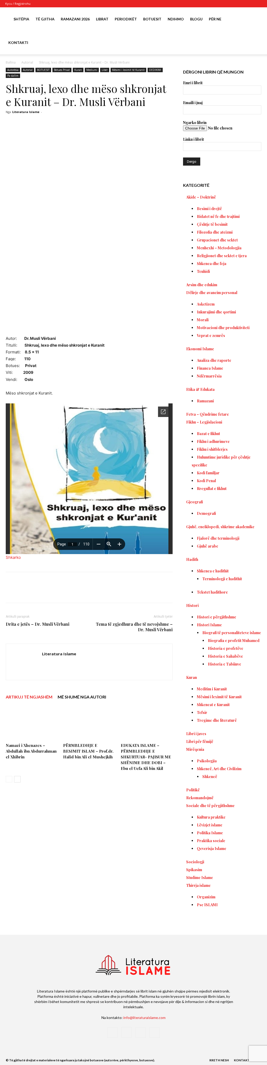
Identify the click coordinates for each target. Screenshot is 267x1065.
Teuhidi (203, 271)
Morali (203, 319)
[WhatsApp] (79, 592)
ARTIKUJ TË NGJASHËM (29, 696)
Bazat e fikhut (208, 433)
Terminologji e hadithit (222, 578)
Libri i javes (196, 733)
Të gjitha (44, 19)
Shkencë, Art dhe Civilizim (219, 768)
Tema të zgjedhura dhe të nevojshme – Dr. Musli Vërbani (134, 626)
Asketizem (206, 304)
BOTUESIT (43, 70)
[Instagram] (241, 3)
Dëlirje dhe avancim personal (211, 292)
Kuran (78, 70)
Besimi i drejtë (209, 208)
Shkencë (209, 776)
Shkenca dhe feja (211, 263)
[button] (255, 19)
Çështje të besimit (212, 224)
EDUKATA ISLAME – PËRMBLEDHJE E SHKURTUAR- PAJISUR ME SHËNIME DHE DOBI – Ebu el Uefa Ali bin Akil (146, 757)
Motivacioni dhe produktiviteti (223, 327)
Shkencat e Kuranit (213, 704)
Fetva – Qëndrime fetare (207, 414)
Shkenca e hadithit (213, 570)
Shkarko (13, 557)
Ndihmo (176, 19)
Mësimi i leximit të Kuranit (128, 70)
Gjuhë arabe (207, 546)
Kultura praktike (211, 817)
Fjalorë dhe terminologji (218, 538)
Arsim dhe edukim (201, 284)
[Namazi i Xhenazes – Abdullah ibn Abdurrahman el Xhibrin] (32, 723)
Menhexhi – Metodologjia (219, 247)
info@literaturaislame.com (144, 1017)
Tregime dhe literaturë (217, 720)
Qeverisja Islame (211, 848)
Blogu (196, 19)
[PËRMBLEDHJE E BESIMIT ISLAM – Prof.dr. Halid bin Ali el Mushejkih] (89, 723)
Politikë (193, 789)
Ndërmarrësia (209, 376)
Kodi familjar (208, 472)
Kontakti (18, 42)
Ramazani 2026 (75, 19)
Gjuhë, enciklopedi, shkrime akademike (220, 526)
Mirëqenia (195, 749)
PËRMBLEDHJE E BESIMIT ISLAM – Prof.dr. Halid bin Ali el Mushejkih (88, 751)
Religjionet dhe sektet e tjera (222, 255)
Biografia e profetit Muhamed (233, 640)
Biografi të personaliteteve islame (231, 632)
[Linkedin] (91, 592)
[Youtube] (258, 3)
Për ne (215, 19)
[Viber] (115, 592)
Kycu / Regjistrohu (18, 3)
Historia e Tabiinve (224, 664)
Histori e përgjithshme (216, 617)
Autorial (27, 62)
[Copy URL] (127, 592)
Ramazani (205, 400)
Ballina (11, 62)
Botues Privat (62, 70)
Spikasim (194, 869)
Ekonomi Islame (200, 348)
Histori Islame (209, 624)
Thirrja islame (198, 885)
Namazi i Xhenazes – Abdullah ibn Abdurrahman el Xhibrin (31, 751)
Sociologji (195, 861)
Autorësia (13, 70)
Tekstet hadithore (212, 592)
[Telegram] (103, 592)
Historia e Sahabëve (225, 656)
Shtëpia (21, 19)
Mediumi (91, 70)
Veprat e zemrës (211, 335)
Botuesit (152, 19)
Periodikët (126, 19)
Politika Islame (210, 832)
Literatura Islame (25, 112)
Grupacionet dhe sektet (217, 240)
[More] (139, 592)
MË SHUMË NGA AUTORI (82, 696)
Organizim (206, 896)
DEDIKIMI (155, 70)
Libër (105, 70)
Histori (192, 605)
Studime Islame (199, 877)
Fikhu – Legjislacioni (204, 422)
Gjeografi (194, 501)
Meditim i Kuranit (212, 688)
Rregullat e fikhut (212, 488)
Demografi (206, 513)
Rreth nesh (219, 1060)
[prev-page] (9, 779)
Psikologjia (207, 760)
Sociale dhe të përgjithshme (210, 805)
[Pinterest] (67, 592)
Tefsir (202, 712)
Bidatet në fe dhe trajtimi (218, 216)
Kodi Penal (206, 480)
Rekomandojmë (200, 797)
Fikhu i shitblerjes (212, 449)
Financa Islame (210, 368)
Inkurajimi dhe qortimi (216, 311)
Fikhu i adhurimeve (213, 441)
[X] (249, 3)
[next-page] (17, 779)
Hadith (192, 559)
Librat (102, 19)
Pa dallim (13, 75)
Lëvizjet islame (209, 824)
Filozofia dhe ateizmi (215, 232)
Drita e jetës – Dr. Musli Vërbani (37, 624)
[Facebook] (232, 3)
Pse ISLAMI (207, 904)
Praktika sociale (211, 840)
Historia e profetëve (225, 648)
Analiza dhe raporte (214, 360)
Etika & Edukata (200, 389)
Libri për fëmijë (199, 741)
